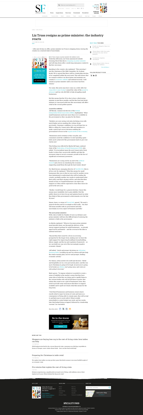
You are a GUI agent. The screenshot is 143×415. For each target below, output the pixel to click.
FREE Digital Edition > (48, 395)
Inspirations (59, 13)
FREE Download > (47, 397)
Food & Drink (54, 16)
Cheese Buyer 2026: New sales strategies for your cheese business (101, 53)
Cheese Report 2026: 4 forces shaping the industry (101, 64)
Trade (74, 16)
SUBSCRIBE (96, 13)
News (51, 13)
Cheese (100, 16)
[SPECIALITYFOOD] (42, 13)
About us (74, 8)
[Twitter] (80, 8)
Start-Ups (87, 16)
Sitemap (74, 388)
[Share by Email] (70, 309)
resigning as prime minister (76, 61)
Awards (80, 16)
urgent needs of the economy (77, 131)
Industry (68, 16)
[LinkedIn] (93, 75)
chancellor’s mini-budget (57, 90)
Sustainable (45, 16)
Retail (62, 16)
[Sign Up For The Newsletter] (78, 8)
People (94, 16)
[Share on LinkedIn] (66, 309)
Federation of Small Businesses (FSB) (69, 148)
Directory (68, 13)
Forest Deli (70, 202)
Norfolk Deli (79, 169)
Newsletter (85, 13)
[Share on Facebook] (60, 309)
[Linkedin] (82, 8)
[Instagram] (83, 8)
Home (33, 29)
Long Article (39, 29)
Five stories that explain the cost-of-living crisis (52, 367)
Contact (68, 8)
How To (74, 386)
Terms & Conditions (77, 395)
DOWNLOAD (96, 11)
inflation (62, 267)
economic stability (62, 79)
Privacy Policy (62, 395)
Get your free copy (39, 80)
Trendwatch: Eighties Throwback (99, 58)
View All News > (105, 67)
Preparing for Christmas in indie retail (48, 355)
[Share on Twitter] (63, 309)
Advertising (61, 8)
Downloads (76, 13)
